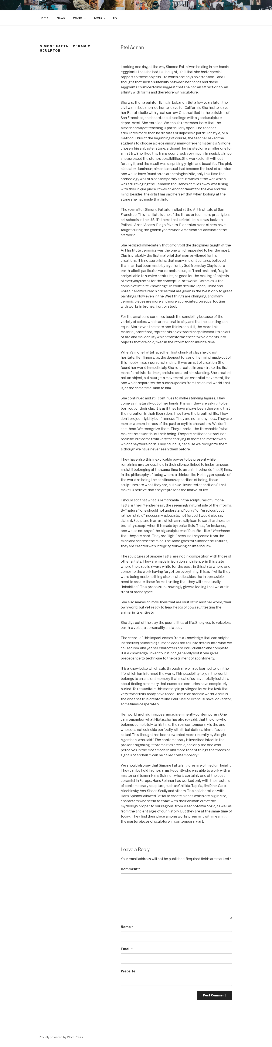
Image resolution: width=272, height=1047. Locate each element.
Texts (98, 18)
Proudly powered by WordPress (61, 1037)
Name (127, 927)
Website (128, 971)
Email (127, 949)
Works (77, 18)
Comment (130, 869)
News (61, 18)
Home (44, 18)
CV (115, 18)
